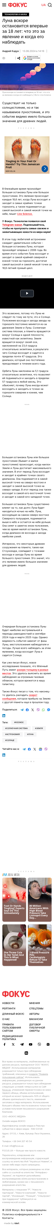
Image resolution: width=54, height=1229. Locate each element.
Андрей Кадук (10, 51)
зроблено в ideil (11, 1223)
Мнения (34, 1003)
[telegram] (22, 1044)
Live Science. (25, 213)
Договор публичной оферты (37, 1027)
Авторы (34, 1013)
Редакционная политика (12, 1038)
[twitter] (13, 1044)
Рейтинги (8, 1008)
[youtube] (30, 1044)
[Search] (49, 4)
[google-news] (48, 1044)
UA (43, 4)
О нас (6, 1019)
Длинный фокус (13, 1013)
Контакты (8, 1217)
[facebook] (4, 1044)
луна (30, 734)
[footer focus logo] (16, 994)
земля (39, 728)
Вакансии (36, 1019)
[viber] (39, 1044)
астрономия (13, 734)
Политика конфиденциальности (21, 1214)
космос (19, 722)
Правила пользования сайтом (11, 1027)
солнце (10, 740)
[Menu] (4, 4)
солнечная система (17, 728)
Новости (8, 1003)
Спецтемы (36, 1008)
